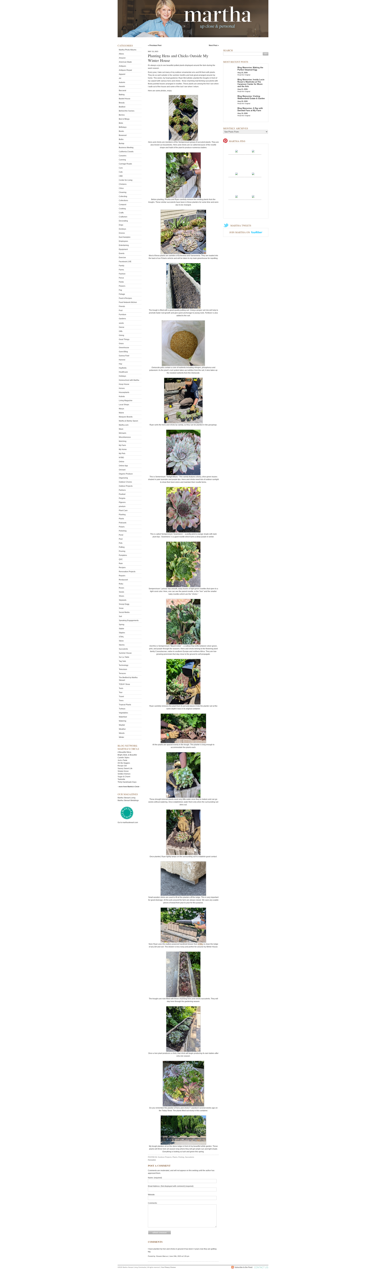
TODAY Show (124, 684)
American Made (125, 62)
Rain (121, 563)
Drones (122, 233)
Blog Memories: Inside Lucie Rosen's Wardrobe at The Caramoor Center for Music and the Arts (250, 82)
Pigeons (122, 502)
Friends (122, 306)
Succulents (123, 649)
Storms (122, 645)
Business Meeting (126, 147)
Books (121, 131)
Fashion (122, 274)
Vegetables (123, 713)
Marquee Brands (126, 417)
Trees (121, 701)
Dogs (121, 225)
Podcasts (122, 523)
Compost (122, 205)
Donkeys (122, 229)
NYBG (121, 457)
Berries (122, 115)
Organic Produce (126, 474)
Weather (122, 729)
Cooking (122, 209)
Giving (121, 335)
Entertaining (124, 245)
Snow (121, 608)
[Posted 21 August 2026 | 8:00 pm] (253, 196)
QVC (121, 559)
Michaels (122, 433)
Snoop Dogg (124, 604)
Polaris (122, 527)
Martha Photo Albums (127, 50)
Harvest (122, 360)
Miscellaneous (125, 437)
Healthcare (123, 372)
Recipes (122, 567)
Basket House (124, 99)
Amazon (122, 58)
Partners (122, 490)
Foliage (122, 294)
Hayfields (123, 368)
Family (121, 266)
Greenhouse (124, 348)
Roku (121, 584)
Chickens (123, 184)
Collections (123, 200)
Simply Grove (123, 771)
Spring (121, 624)
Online (121, 462)
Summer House (125, 653)
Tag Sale (122, 661)
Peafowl (122, 494)
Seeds (121, 592)
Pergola (122, 498)
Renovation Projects (127, 572)
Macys (121, 409)
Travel (121, 696)
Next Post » (214, 45)
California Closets (126, 152)
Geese (121, 327)
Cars (121, 168)
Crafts (121, 213)
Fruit (120, 310)
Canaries (122, 156)
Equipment (123, 249)
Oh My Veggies (124, 763)
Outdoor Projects (126, 486)
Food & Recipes (125, 298)
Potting (122, 547)
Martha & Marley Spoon (128, 421)
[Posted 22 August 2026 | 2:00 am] (236, 151)
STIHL (121, 637)
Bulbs (121, 139)
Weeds (122, 733)
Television (123, 669)
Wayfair (122, 725)
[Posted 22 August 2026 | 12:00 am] (236, 173)
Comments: (152, 1203)
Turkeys (122, 709)
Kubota (122, 396)
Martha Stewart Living (126, 798)
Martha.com (123, 425)
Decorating (123, 221)
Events (121, 253)
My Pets (122, 453)
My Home (123, 449)
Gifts (120, 331)
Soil (120, 616)
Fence (121, 278)
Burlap (121, 143)
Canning (122, 160)
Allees (121, 54)
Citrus (121, 188)
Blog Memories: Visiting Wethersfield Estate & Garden (251, 97)
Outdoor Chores (125, 482)
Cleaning (122, 192)
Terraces (122, 673)
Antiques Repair (125, 70)
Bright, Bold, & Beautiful (127, 755)
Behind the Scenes (126, 111)
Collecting (123, 196)
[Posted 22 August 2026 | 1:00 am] (253, 151)
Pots (120, 543)
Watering (122, 721)
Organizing (123, 478)
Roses (121, 588)
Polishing (123, 531)
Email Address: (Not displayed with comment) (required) (170, 1186)
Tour (120, 692)
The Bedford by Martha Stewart (128, 678)
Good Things (124, 339)
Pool (121, 539)
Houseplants (124, 392)
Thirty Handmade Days (127, 782)
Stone (121, 641)
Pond (121, 535)
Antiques (122, 66)
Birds (121, 123)
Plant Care (123, 510)
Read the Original (243, 75)
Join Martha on (240, 232)
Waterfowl (123, 717)
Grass (121, 343)
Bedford (122, 107)
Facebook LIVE (125, 262)
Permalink (152, 1160)
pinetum (122, 506)
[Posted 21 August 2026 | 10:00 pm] (253, 173)
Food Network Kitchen (128, 302)
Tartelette (121, 779)
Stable (121, 629)
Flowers (122, 286)
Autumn (122, 82)
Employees (123, 241)
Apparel (122, 74)
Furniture (122, 314)
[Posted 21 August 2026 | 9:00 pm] (236, 196)
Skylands (122, 600)
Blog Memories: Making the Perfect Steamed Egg (250, 68)
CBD (121, 176)
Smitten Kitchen (124, 774)
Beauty (122, 103)
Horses (122, 388)
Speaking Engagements (129, 620)
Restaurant (123, 580)
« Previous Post (154, 45)
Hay (120, 364)
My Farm (122, 445)
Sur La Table (124, 657)
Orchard (122, 470)
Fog (120, 290)
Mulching (122, 441)
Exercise (122, 257)
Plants (121, 519)
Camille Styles (123, 758)
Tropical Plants (125, 705)
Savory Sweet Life (125, 768)
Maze (121, 429)
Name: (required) (155, 1178)
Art (120, 78)
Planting (122, 515)
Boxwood (123, 135)
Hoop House (124, 384)
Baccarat (122, 90)
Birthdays (123, 127)
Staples (122, 633)
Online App (123, 466)
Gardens (122, 319)
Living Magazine (125, 400)
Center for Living (125, 180)
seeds (121, 323)
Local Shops (124, 405)
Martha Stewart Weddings (128, 800)
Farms (121, 270)
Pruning (122, 551)
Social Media (124, 612)
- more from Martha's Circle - (129, 786)
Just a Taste (122, 760)
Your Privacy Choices (168, 1267)
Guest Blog (123, 352)
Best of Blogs (124, 119)
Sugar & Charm (124, 777)
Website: (151, 1195)
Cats (121, 172)
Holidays (122, 376)
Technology (123, 665)
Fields (121, 282)
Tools (121, 688)
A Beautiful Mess (124, 752)
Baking (122, 95)
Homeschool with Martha (129, 380)
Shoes (121, 596)
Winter (121, 737)
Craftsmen (123, 217)
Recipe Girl (122, 766)
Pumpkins (123, 555)
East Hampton (124, 237)
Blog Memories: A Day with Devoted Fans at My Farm (250, 109)
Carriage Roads (125, 164)
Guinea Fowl (124, 356)
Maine (121, 413)
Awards (122, 86)
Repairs (122, 576)
